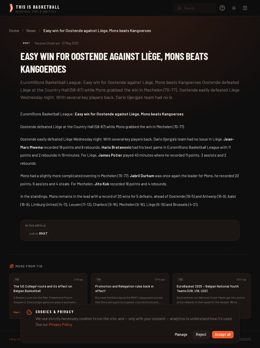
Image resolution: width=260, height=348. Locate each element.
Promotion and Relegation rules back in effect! (124, 288)
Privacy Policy (60, 324)
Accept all (223, 334)
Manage (181, 334)
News (31, 30)
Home (14, 30)
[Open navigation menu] (245, 8)
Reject (201, 334)
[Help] (222, 8)
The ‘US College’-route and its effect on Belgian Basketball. (42, 288)
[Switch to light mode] (233, 8)
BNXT (38, 233)
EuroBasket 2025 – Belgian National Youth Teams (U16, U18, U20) (208, 288)
